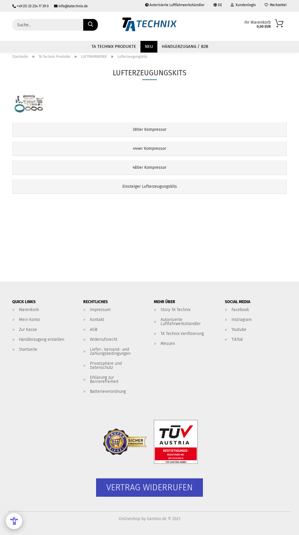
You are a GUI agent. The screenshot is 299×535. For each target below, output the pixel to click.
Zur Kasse (28, 329)
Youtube (239, 329)
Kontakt (97, 319)
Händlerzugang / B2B (185, 46)
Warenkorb (29, 309)
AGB (93, 329)
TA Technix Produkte (113, 46)
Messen (168, 343)
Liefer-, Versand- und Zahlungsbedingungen (110, 351)
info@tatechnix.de (73, 6)
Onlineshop (129, 518)
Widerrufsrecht (103, 339)
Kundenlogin (245, 5)
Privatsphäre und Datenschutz (106, 365)
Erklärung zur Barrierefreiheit (104, 379)
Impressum (100, 309)
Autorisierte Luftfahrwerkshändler (177, 5)
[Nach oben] (283, 526)
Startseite (28, 349)
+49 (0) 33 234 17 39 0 (33, 6)
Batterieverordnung (108, 391)
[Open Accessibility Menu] (14, 521)
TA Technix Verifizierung (182, 333)
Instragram (242, 319)
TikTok (237, 339)
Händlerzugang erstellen (41, 339)
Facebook (240, 309)
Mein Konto (29, 319)
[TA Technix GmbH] (149, 26)
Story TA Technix (175, 309)
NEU (149, 46)
